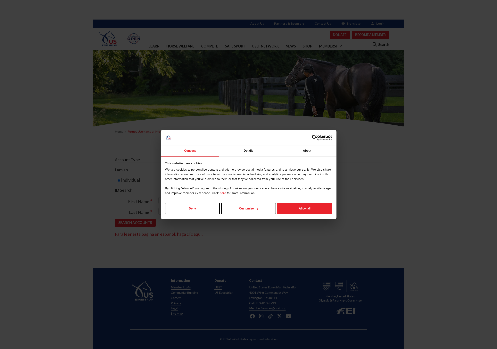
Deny (192, 208)
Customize (246, 208)
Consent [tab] (190, 150)
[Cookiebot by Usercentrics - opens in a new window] (315, 138)
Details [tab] (248, 150)
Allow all (305, 208)
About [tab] (307, 150)
